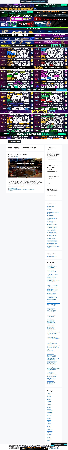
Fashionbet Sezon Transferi (52, 233)
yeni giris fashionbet (50, 383)
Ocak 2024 (49, 421)
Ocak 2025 (49, 402)
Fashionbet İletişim (50, 222)
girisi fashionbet (50, 372)
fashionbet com (49, 290)
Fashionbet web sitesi (50, 354)
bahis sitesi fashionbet (51, 266)
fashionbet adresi (51, 271)
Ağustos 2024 (49, 410)
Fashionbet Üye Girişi (51, 229)
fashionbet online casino (50, 334)
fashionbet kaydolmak (49, 384)
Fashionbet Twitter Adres (51, 238)
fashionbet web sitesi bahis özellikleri (51, 355)
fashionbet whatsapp (51, 356)
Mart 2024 (49, 418)
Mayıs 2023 (49, 434)
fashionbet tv (49, 344)
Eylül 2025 (49, 396)
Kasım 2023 (49, 424)
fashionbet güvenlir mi (51, 311)
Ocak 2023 (49, 440)
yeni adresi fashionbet (51, 382)
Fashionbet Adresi (50, 206)
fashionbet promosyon (55, 338)
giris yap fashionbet (50, 373)
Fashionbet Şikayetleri (56, 368)
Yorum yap (11, 190)
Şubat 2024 (49, 420)
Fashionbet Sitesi (50, 342)
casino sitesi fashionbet (51, 268)
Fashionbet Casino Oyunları (52, 287)
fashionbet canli (51, 277)
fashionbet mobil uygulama (51, 329)
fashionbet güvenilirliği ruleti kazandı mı (51, 310)
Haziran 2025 (49, 398)
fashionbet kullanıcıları (50, 321)
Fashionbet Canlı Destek (52, 285)
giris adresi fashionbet (51, 369)
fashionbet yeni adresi (51, 359)
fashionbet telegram (52, 343)
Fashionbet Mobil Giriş (50, 328)
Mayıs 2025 (49, 399)
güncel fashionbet (51, 376)
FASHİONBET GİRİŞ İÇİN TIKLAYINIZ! (34, 28)
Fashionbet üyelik (50, 367)
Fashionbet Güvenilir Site (51, 230)
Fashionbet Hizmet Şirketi (52, 227)
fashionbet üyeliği (49, 368)
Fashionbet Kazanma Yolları (52, 241)
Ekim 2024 (49, 407)
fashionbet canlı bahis (51, 281)
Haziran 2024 (49, 413)
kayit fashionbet (51, 378)
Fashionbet (49, 209)
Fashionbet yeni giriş (52, 361)
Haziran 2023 (49, 432)
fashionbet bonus (51, 275)
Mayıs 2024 (49, 415)
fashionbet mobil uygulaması (51, 330)
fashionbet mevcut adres (51, 323)
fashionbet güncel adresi (52, 304)
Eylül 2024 (49, 409)
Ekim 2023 (49, 426)
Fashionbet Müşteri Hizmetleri (53, 332)
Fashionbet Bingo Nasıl (51, 244)
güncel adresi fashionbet (52, 375)
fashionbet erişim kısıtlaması (55, 290)
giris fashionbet (50, 370)
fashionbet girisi (51, 293)
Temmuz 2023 (49, 431)
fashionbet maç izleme (51, 322)
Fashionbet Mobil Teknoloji (52, 224)
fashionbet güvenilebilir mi (51, 308)
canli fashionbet (50, 267)
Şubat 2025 (49, 401)
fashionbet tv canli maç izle (53, 348)
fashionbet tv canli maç (52, 346)
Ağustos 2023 (49, 429)
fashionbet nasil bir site (52, 333)
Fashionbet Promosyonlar (13, 188)
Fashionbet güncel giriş (51, 305)
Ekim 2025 (49, 394)
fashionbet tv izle (50, 350)
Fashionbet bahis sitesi (52, 274)
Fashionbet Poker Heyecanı (52, 240)
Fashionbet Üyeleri (50, 215)
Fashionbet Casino (50, 286)
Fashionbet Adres (50, 270)
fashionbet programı (49, 338)
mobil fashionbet (51, 379)
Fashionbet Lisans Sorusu (52, 243)
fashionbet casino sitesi (52, 289)
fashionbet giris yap (51, 295)
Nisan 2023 (49, 435)
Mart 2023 (49, 437)
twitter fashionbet (50, 381)
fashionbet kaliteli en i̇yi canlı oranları (51, 315)
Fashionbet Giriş (50, 207)
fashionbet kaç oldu (50, 320)
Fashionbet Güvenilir (50, 309)
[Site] (17, 49)
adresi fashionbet (50, 265)
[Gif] (34, 67)
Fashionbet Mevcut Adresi (18, 154)
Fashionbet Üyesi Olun (51, 221)
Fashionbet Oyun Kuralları (51, 232)
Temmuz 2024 (49, 412)
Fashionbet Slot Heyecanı (51, 235)
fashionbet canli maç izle (53, 280)
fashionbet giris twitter (51, 294)
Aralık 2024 (49, 404)
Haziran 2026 (49, 393)
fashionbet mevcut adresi (13, 189)
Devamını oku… (21, 186)
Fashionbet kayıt (50, 316)
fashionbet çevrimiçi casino (51, 364)
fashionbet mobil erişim (50, 327)
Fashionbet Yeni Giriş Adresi (51, 362)
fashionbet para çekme (21, 189)
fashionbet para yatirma (52, 335)
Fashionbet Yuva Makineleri (52, 225)
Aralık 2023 (49, 423)
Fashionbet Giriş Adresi (51, 300)
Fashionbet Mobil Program (52, 216)
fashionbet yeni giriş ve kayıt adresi (51, 363)
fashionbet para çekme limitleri (29, 189)
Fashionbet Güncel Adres (53, 303)
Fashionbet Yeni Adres (53, 358)
